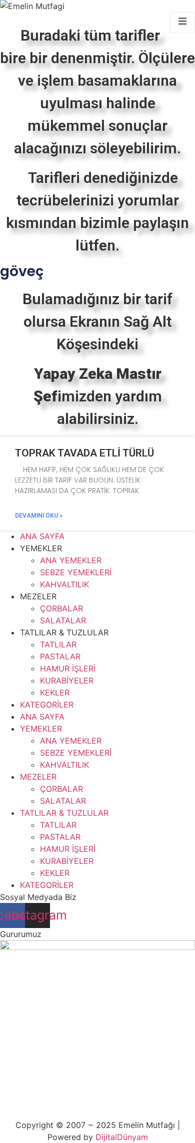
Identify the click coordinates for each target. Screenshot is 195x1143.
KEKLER (55, 693)
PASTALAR (60, 656)
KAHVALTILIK (64, 584)
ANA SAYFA (42, 536)
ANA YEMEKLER (71, 560)
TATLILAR (58, 644)
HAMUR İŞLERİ (68, 668)
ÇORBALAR (61, 608)
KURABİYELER (67, 680)
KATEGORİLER (47, 705)
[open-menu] (182, 22)
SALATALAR (63, 620)
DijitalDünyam (122, 1137)
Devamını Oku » (38, 515)
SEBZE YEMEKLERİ (76, 572)
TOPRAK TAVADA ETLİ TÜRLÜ (84, 453)
